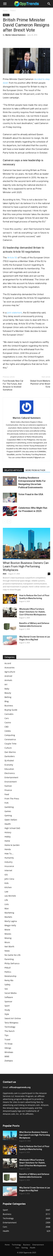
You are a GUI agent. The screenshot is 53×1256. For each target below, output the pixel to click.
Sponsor (8, 1001)
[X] (12, 41)
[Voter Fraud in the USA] (10, 497)
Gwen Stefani (11, 819)
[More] (32, 41)
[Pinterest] (18, 41)
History (8, 832)
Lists (7, 904)
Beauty (8, 693)
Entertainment (11, 777)
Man (7, 908)
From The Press (12, 798)
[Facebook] (5, 41)
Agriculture (10, 671)
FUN (6, 802)
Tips (6, 1035)
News (7, 950)
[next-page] (9, 521)
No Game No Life (12, 955)
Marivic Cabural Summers (15, 35)
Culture (8, 747)
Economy (9, 764)
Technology (10, 1026)
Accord (8, 663)
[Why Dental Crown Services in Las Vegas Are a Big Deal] (10, 640)
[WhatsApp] (25, 41)
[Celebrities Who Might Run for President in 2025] (10, 511)
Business (9, 705)
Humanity (9, 857)
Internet (8, 870)
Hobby (8, 836)
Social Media (11, 993)
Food (7, 794)
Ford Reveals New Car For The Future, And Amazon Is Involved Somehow (13, 385)
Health (8, 824)
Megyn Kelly (10, 925)
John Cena (9, 879)
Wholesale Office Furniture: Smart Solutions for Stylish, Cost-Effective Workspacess (32, 612)
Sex (6, 988)
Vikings (8, 1048)
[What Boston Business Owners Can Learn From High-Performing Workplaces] (26, 543)
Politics (13, 10)
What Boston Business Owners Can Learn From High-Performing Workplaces (26, 566)
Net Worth (9, 946)
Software (9, 997)
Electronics (10, 773)
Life (6, 900)
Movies (8, 933)
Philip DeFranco (12, 963)
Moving (8, 938)
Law (6, 891)
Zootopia (9, 1060)
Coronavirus (10, 739)
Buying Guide (11, 709)
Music (7, 942)
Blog (7, 701)
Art (6, 684)
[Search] (49, 4)
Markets (8, 917)
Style (7, 1014)
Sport (7, 1005)
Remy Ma (9, 980)
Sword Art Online (13, 1018)
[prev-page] (4, 521)
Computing (10, 735)
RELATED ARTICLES (13, 470)
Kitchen (8, 887)
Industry (8, 862)
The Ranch (10, 1031)
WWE (7, 1056)
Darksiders (10, 756)
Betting (8, 697)
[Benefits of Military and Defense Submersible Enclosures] (10, 627)
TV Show (8, 1043)
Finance (8, 790)
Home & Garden (12, 845)
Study (7, 1010)
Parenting (9, 959)
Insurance (9, 866)
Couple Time (10, 743)
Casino (8, 722)
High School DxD (12, 828)
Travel (7, 1039)
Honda (8, 849)
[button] (4, 4)
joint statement (14, 312)
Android (8, 676)
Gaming (8, 815)
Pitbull (8, 967)
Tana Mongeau (11, 1022)
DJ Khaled (9, 760)
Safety (7, 984)
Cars (7, 718)
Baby (7, 688)
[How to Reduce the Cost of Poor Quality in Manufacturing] (10, 599)
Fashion (8, 786)
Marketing (9, 912)
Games (8, 811)
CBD (6, 726)
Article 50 (12, 257)
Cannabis (9, 714)
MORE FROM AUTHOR (35, 470)
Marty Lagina (11, 921)
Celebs (8, 731)
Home (5, 10)
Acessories (10, 667)
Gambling (9, 807)
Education (9, 769)
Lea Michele (10, 895)
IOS (6, 874)
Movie (7, 929)
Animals (8, 680)
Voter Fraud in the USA (30, 494)
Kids (7, 883)
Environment (11, 781)
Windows (9, 1052)
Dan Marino (10, 752)
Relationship (10, 976)
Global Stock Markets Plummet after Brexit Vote (40, 384)
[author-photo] (26, 414)
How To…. (9, 853)
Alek (4, 574)
